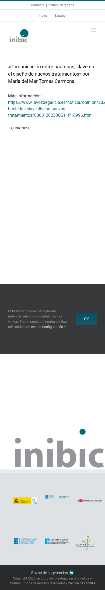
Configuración (53, 327)
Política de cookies (81, 583)
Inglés (43, 15)
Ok (86, 318)
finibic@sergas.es (61, 5)
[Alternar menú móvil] (94, 30)
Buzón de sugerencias (50, 573)
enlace (36, 327)
